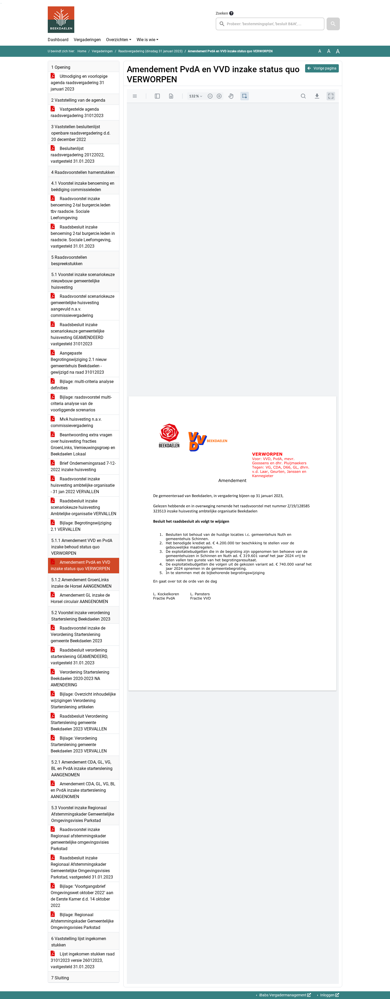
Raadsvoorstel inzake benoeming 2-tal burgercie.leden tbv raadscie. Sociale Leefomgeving (80, 208)
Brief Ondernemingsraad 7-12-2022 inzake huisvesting (83, 466)
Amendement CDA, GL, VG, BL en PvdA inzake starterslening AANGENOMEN (83, 790)
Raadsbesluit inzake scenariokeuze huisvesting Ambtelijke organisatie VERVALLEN (83, 507)
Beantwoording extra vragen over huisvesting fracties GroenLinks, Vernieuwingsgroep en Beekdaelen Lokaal (83, 444)
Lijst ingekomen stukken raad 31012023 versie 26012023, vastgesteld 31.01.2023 (83, 960)
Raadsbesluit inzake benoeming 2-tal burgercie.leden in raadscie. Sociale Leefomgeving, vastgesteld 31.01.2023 (83, 237)
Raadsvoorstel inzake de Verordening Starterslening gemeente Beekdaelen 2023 (78, 634)
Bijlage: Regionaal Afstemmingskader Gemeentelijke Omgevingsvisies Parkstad (82, 921)
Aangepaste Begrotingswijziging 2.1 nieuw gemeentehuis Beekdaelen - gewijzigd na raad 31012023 (79, 363)
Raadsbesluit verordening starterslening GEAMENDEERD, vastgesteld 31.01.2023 (79, 656)
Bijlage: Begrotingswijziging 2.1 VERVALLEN (81, 526)
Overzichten (117, 39)
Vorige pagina (324, 68)
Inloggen (327, 995)
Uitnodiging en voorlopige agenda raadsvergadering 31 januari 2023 (79, 83)
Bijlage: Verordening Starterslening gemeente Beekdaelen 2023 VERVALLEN (79, 744)
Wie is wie (146, 39)
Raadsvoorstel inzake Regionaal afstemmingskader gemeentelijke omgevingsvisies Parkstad (80, 839)
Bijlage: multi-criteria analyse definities (82, 384)
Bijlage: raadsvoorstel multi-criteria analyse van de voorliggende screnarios (81, 403)
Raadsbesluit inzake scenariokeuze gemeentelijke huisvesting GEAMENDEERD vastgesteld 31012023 (77, 334)
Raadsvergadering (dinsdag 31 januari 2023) (150, 51)
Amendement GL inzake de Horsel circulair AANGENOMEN (80, 598)
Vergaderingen (87, 39)
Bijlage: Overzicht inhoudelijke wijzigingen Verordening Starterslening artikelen (83, 700)
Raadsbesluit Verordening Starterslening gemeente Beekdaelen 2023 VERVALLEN (79, 722)
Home (81, 51)
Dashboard (58, 39)
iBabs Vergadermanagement (282, 995)
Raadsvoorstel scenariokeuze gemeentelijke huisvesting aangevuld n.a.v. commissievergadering (82, 306)
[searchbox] (270, 24)
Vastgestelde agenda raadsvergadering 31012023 (77, 112)
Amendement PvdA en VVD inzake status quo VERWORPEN (80, 565)
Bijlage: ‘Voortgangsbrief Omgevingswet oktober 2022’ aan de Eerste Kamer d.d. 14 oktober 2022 (82, 896)
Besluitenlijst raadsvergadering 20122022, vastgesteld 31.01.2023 (77, 155)
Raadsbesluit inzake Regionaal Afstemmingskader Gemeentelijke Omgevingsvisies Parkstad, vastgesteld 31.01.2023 (82, 867)
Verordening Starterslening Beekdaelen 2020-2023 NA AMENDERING (80, 678)
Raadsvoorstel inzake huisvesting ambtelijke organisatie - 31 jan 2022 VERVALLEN (83, 485)
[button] (333, 24)
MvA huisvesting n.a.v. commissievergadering (76, 422)
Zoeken (222, 13)
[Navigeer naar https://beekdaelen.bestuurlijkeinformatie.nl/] (61, 20)
